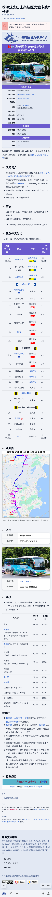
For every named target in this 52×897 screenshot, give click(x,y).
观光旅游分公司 (23, 98)
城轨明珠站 (19, 353)
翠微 (19, 332)
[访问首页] (4, 893)
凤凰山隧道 (26, 393)
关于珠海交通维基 (11, 863)
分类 (3, 794)
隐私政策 (7, 859)
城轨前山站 (19, 290)
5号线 (39, 786)
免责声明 (7, 867)
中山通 (6, 677)
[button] (43, 782)
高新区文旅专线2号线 (17, 18)
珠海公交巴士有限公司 (25, 94)
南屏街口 (19, 259)
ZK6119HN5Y (26, 106)
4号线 (32, 786)
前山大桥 (26, 284)
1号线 (12, 786)
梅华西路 (32, 371)
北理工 (18, 418)
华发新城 (19, 277)
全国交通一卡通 (21, 718)
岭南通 (6, 682)
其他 (43, 809)
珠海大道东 (32, 258)
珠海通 (6, 630)
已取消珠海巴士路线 (11, 798)
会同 (19, 436)
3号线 (26, 786)
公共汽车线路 (12, 722)
